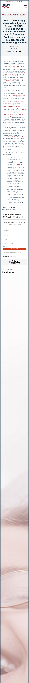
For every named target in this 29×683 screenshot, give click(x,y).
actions (20, 164)
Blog (20, 16)
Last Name (6, 234)
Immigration (15, 14)
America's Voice (14, 1)
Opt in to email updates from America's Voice (12, 252)
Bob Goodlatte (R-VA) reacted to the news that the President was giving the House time (14, 114)
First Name (6, 229)
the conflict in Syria (15, 68)
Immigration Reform (12, 16)
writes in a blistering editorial (14, 137)
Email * (5, 238)
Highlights (8, 14)
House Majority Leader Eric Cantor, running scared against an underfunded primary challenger (13, 106)
